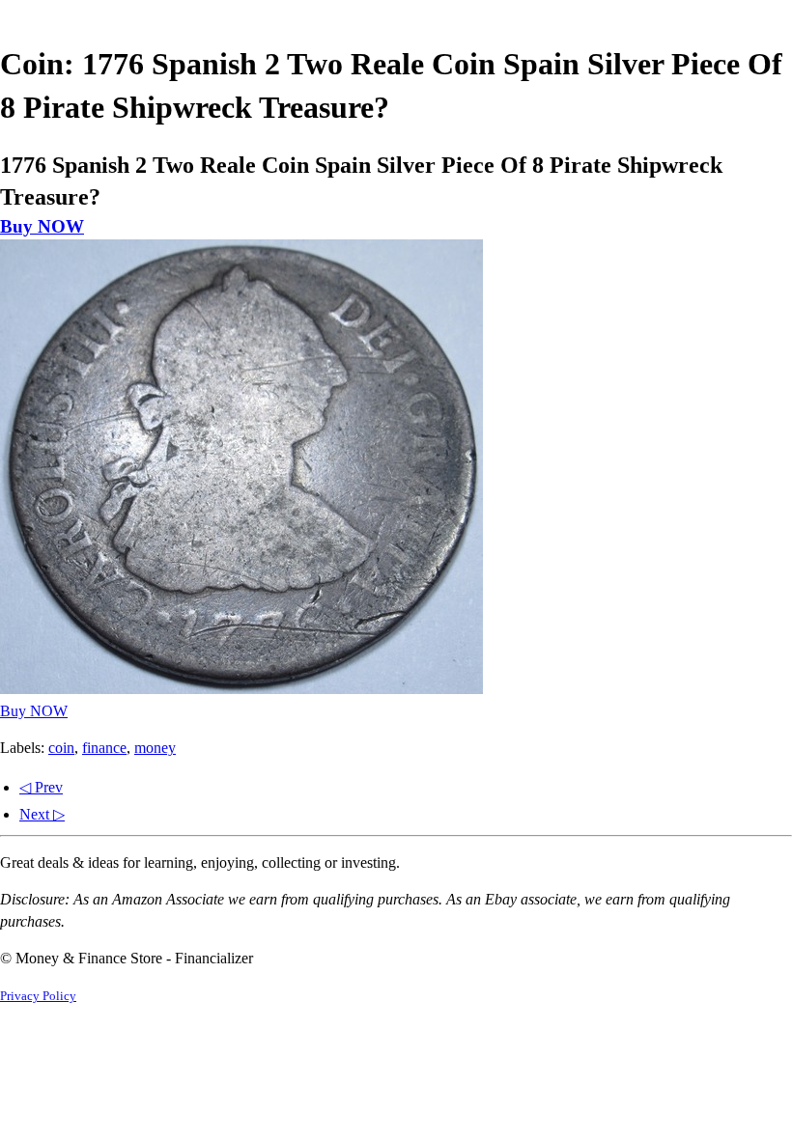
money (155, 747)
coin (61, 747)
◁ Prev (41, 787)
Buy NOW (42, 226)
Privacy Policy (38, 996)
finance (104, 747)
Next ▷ (42, 814)
